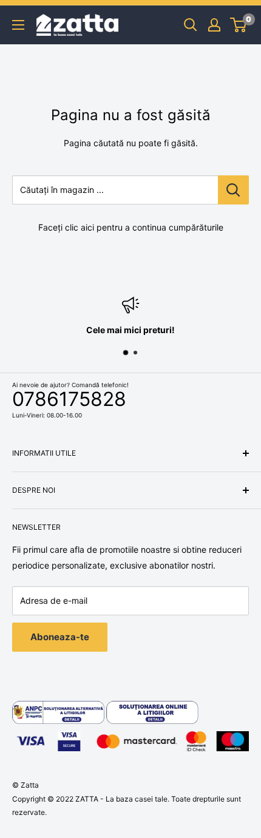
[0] (238, 25)
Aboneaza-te (59, 637)
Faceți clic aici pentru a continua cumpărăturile (130, 227)
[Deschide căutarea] (190, 25)
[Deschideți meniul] (18, 25)
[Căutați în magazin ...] (233, 189)
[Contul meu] (214, 25)
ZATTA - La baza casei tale (121, 798)
